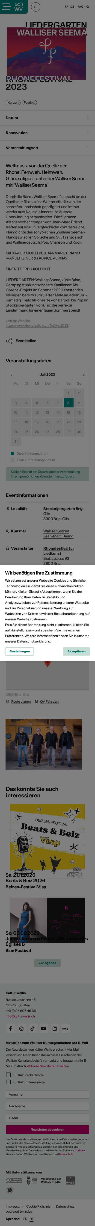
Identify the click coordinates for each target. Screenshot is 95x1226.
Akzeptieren (76, 651)
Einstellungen (19, 651)
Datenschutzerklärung (33, 641)
